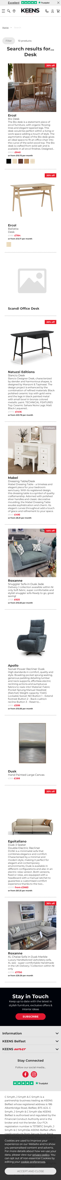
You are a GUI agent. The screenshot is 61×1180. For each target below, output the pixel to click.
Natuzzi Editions (21, 373)
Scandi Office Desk (23, 308)
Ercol (13, 228)
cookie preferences (33, 1161)
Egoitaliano (24, 844)
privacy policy (40, 1154)
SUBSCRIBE (30, 1016)
